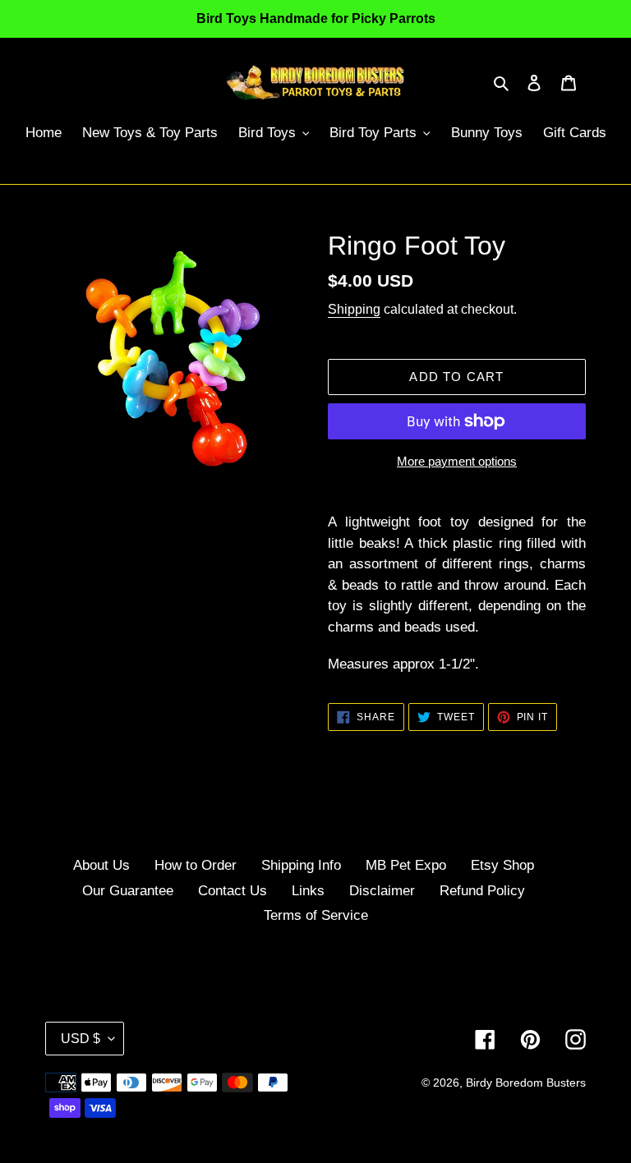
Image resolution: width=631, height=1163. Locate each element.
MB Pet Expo (406, 865)
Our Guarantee (127, 891)
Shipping (354, 309)
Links (308, 891)
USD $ (80, 1039)
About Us (101, 865)
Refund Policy (482, 891)
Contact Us (232, 891)
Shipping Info (301, 865)
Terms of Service (316, 915)
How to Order (195, 865)
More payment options (457, 461)
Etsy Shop (502, 865)
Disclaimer (382, 891)
